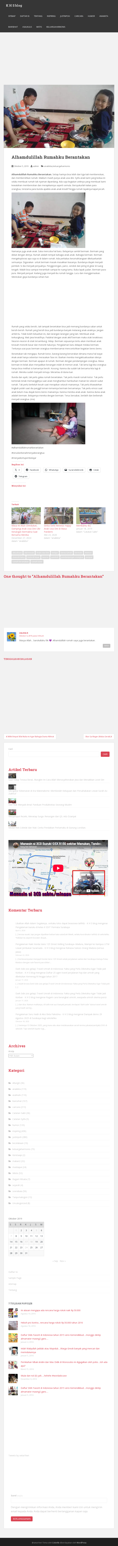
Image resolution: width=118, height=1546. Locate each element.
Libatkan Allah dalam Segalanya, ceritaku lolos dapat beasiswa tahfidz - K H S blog (56, 923)
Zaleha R (23, 633)
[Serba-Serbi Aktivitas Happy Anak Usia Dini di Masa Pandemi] (58, 515)
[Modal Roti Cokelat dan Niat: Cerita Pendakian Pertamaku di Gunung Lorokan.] (12, 823)
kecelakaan (18, 1143)
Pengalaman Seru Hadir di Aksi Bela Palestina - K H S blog (44, 1014)
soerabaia (17, 1191)
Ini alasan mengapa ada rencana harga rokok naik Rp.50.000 (51, 1310)
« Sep (55, 1261)
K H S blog (14, 5)
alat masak (29, 552)
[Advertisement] (59, 55)
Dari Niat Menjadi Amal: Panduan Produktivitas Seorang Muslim (40, 804)
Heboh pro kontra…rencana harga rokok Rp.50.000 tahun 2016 (52, 1322)
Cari (10, 748)
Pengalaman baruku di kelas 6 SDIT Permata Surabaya (43, 927)
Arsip (11, 1051)
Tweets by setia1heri (18, 1455)
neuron (45, 557)
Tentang (38, 16)
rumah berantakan (21, 561)
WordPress (81, 1542)
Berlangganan (22, 1518)
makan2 (16, 1161)
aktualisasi (17, 552)
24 (26, 1247)
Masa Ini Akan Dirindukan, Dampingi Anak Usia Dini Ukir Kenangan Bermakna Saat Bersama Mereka (26, 530)
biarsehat (13, 27)
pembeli (55, 557)
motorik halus (19, 557)
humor (91, 16)
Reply (106, 646)
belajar (55, 552)
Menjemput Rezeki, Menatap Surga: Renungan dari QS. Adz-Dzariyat (42, 816)
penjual (89, 557)
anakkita (103, 16)
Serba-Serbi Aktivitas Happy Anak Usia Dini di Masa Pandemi (57, 528)
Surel (17, 1495)
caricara (79, 16)
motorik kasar (33, 557)
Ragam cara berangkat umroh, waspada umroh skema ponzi (76, 997)
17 (26, 1241)
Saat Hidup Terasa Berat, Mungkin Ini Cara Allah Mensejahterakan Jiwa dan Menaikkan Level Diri (56, 779)
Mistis (39, 27)
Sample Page (15, 1277)
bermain (78, 552)
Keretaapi (17, 1155)
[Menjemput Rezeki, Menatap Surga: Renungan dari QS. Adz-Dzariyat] (12, 812)
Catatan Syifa (19, 1119)
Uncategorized (19, 1203)
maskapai (17, 1167)
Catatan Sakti (19, 1113)
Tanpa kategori (20, 1197)
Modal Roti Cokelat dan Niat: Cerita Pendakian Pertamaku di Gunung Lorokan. (47, 827)
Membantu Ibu (83, 525)
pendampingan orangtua (72, 557)
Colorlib (55, 1542)
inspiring (51, 16)
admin (36, 166)
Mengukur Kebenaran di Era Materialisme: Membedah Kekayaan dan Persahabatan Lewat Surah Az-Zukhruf (58, 792)
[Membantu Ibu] (91, 515)
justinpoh (65, 16)
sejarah (16, 1185)
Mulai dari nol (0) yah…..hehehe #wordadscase (44, 1375)
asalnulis (27, 27)
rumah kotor (36, 561)
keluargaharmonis (55, 27)
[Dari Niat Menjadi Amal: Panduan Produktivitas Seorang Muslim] (12, 800)
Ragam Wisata (19, 1179)
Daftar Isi (24, 16)
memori (88, 552)
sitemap (12, 16)
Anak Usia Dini (43, 552)
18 (31, 1241)
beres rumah (66, 552)
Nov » (63, 1261)
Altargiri (16, 1083)
